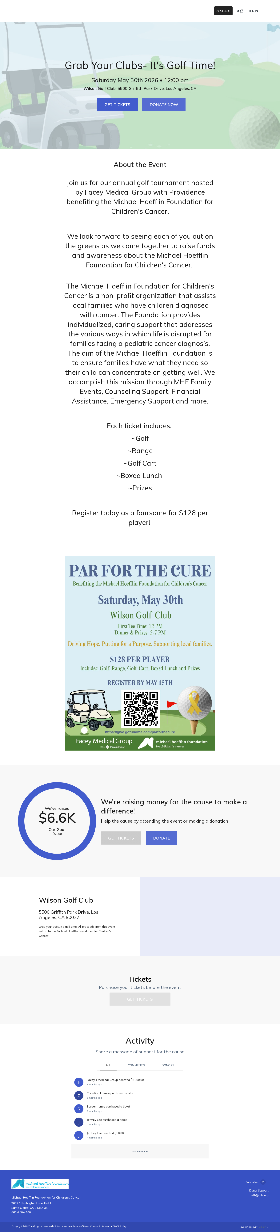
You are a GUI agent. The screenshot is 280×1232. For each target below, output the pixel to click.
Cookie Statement (100, 1226)
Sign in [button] (252, 11)
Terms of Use (80, 1226)
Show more (139, 1151)
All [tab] (108, 1065)
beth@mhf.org (259, 1195)
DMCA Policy (119, 1226)
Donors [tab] (168, 1065)
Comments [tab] (136, 1065)
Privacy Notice (63, 1226)
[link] (117, 104)
